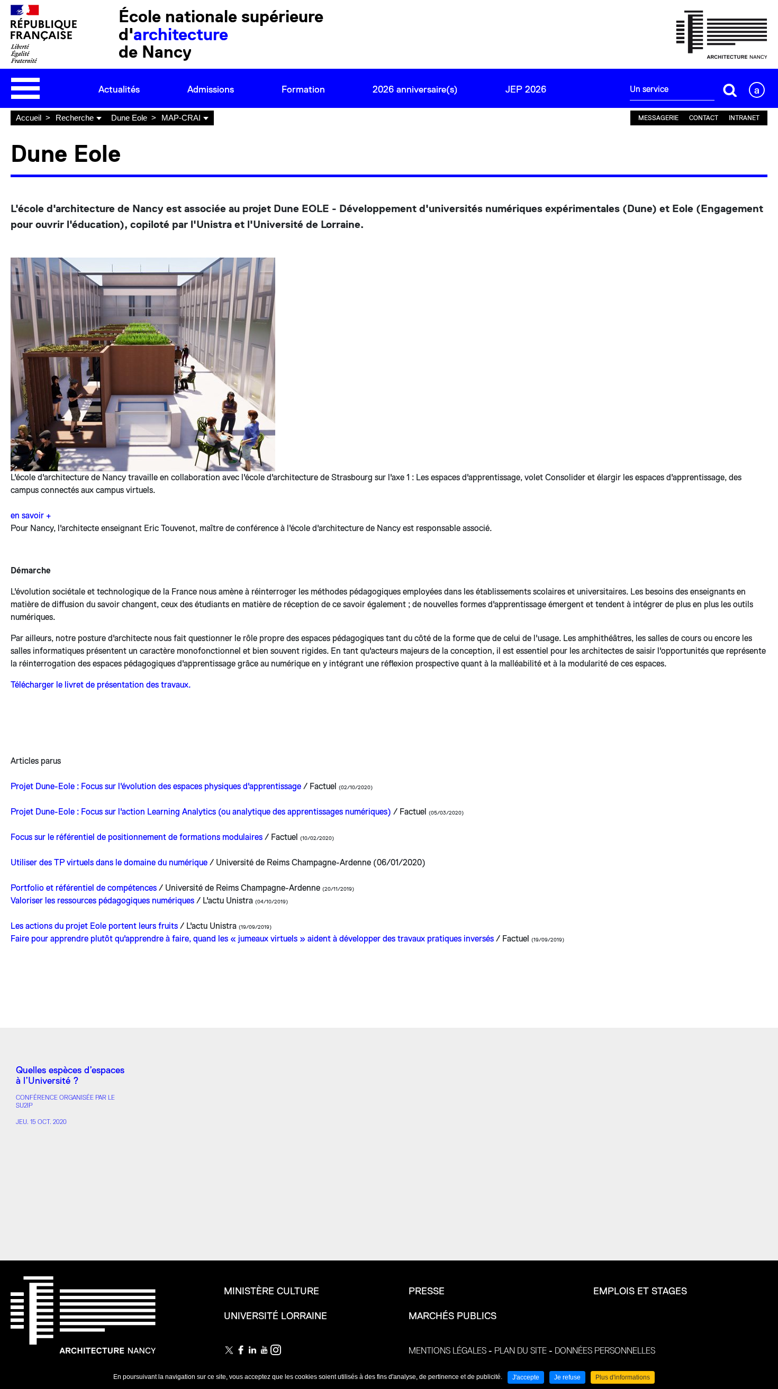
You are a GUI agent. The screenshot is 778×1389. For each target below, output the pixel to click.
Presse (427, 1291)
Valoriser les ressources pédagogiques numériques (102, 901)
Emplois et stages (640, 1291)
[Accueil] (721, 34)
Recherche (75, 117)
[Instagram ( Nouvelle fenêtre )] (275, 1350)
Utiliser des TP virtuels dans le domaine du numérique (110, 862)
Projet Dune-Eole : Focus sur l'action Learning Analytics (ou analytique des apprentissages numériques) (201, 812)
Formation (303, 89)
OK (730, 89)
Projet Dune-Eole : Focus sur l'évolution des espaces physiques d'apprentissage (156, 786)
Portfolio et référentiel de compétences (85, 888)
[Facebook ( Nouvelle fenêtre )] (241, 1350)
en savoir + (31, 515)
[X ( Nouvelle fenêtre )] (229, 1350)
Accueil (28, 117)
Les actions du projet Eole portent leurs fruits (94, 926)
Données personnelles (605, 1351)
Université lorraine (275, 1316)
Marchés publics (452, 1316)
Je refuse (567, 1377)
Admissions (210, 89)
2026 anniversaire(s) (415, 89)
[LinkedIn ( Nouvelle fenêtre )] (252, 1350)
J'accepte (525, 1377)
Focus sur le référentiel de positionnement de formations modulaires (137, 837)
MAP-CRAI (181, 117)
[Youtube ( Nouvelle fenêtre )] (264, 1350)
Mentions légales (447, 1351)
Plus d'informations (622, 1377)
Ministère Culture (271, 1291)
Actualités (119, 89)
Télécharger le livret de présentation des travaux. (101, 685)
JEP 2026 (525, 89)
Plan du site (520, 1351)
